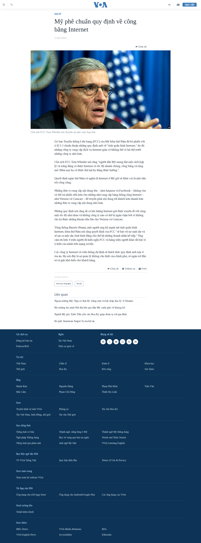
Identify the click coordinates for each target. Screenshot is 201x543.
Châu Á (63, 363)
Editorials (106, 534)
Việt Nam (21, 363)
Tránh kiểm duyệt (25, 512)
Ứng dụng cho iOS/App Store (31, 494)
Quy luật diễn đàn (68, 460)
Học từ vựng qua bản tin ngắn (74, 437)
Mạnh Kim (21, 386)
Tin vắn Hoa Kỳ (110, 409)
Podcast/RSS (22, 346)
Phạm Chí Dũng (67, 391)
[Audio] (169, 4)
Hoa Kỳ (57, 13)
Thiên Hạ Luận (109, 391)
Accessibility (65, 534)
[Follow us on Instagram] (122, 341)
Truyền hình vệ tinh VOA (29, 409)
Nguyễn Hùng (66, 386)
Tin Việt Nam (65, 340)
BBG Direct (22, 529)
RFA (104, 529)
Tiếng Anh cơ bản (25, 431)
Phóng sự (63, 409)
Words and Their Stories (114, 437)
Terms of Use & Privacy (114, 460)
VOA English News (26, 534)
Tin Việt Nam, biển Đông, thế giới (33, 414)
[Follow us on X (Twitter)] (109, 341)
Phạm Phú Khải (109, 386)
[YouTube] (178, 4)
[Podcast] (129, 341)
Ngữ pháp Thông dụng (27, 437)
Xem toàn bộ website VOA (29, 477)
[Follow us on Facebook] (103, 341)
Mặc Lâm (21, 391)
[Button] (141, 47)
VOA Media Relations (70, 529)
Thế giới (20, 369)
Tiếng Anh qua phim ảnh (28, 443)
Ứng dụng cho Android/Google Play (77, 494)
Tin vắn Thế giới (67, 414)
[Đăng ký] (135, 341)
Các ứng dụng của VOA (114, 494)
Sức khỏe (149, 369)
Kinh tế (105, 363)
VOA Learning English (113, 443)
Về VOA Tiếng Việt (26, 460)
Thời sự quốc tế (66, 346)
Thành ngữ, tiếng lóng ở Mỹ (73, 431)
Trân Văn (149, 386)
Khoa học (149, 363)
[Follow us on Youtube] (116, 341)
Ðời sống (106, 369)
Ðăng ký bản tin (24, 340)
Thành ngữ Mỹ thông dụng (115, 431)
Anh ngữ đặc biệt (67, 443)
